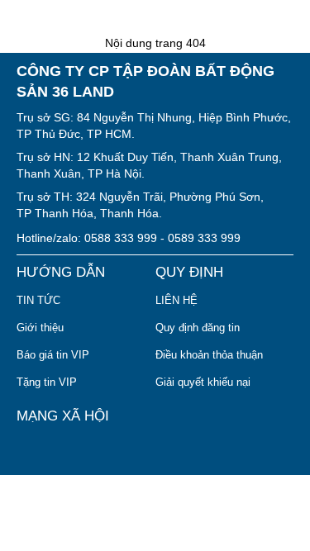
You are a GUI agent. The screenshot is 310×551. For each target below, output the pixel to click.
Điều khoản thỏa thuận (209, 355)
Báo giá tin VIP (53, 355)
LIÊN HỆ (176, 300)
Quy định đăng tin (197, 327)
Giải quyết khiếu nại (202, 382)
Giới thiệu (40, 327)
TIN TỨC (38, 300)
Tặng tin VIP (47, 382)
